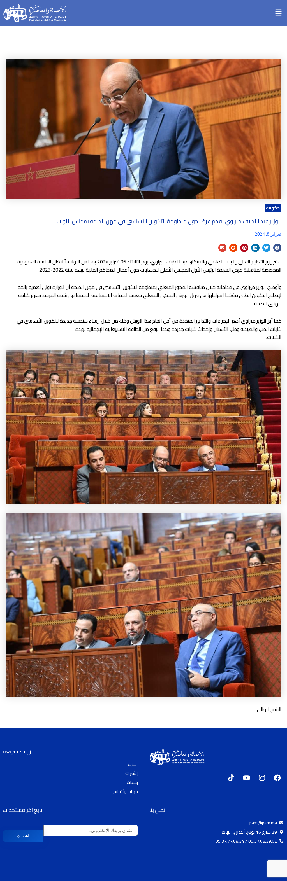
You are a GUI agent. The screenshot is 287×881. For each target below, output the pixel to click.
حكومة (273, 208)
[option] (273, 876)
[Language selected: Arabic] (270, 876)
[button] (278, 13)
